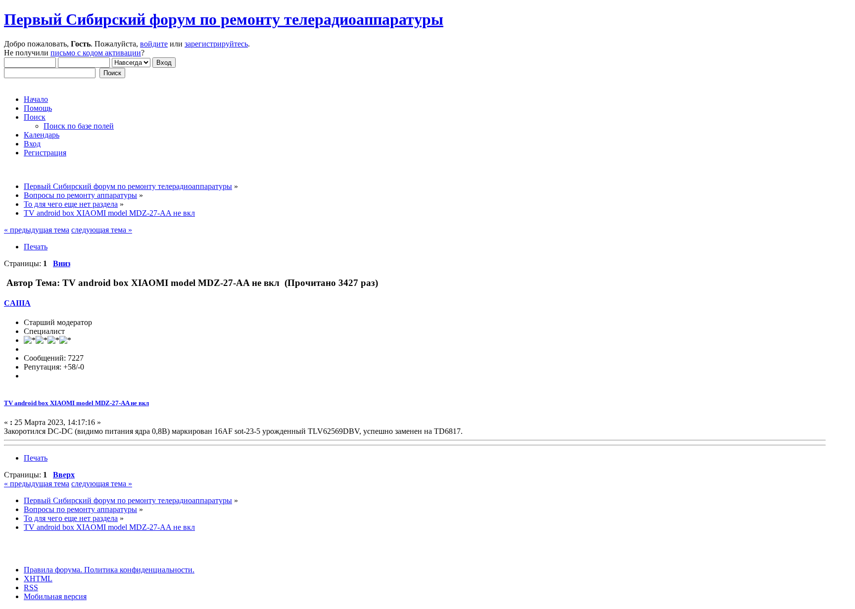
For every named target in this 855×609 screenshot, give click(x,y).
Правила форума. (53, 569)
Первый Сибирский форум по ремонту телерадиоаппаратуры (223, 19)
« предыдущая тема (36, 230)
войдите (154, 44)
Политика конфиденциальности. (138, 569)
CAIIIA (17, 303)
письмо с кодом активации (95, 52)
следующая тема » (101, 230)
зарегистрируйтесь (216, 44)
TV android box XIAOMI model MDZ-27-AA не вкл (76, 403)
